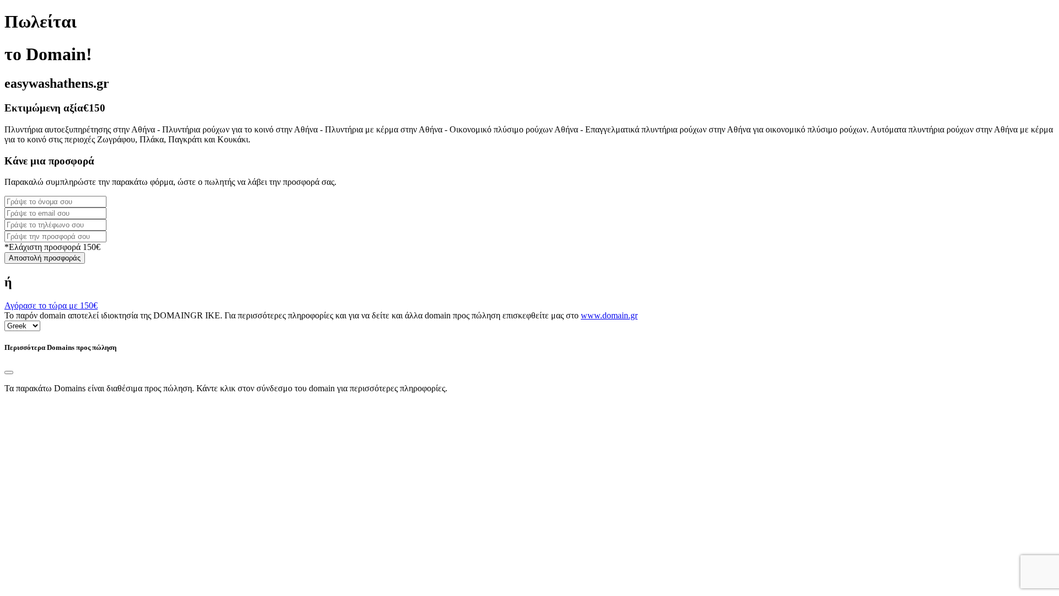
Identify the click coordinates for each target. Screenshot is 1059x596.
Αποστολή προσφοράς (45, 258)
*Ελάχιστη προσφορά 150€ (52, 247)
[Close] (8, 372)
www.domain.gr (609, 315)
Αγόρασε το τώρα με (51, 305)
